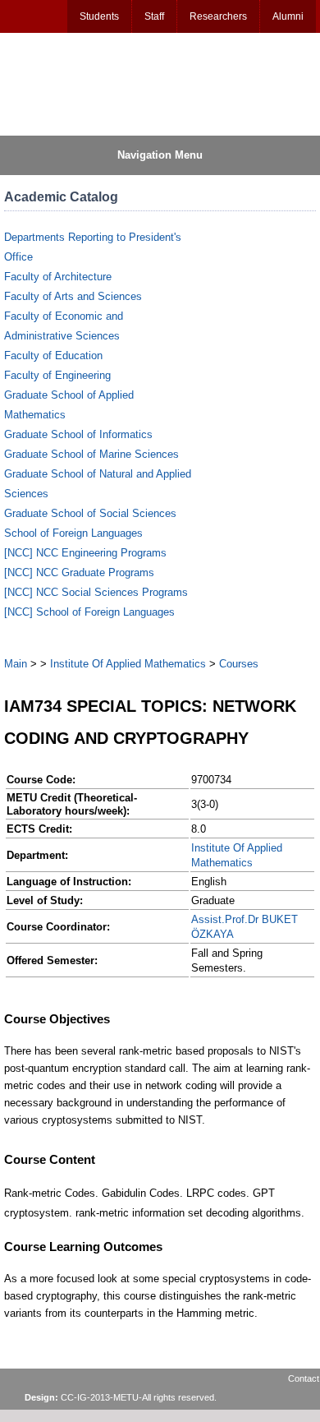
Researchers (218, 16)
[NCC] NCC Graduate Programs (79, 572)
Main (15, 664)
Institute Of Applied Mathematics (128, 664)
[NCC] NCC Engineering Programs (85, 553)
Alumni (288, 16)
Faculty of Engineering (57, 375)
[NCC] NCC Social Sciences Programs (96, 592)
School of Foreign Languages (73, 533)
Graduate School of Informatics (78, 434)
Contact (303, 1378)
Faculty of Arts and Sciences (73, 296)
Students (99, 16)
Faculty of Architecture (58, 276)
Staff (154, 16)
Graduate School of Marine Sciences (91, 454)
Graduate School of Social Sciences (90, 513)
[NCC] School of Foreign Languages (89, 612)
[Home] (83, 83)
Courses (238, 664)
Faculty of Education (53, 355)
